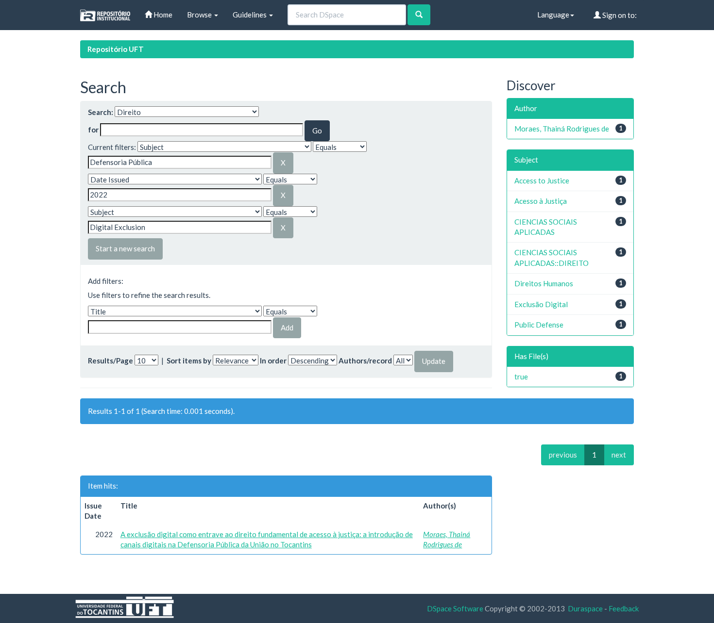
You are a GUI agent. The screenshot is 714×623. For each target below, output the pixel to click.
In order (273, 360)
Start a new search (125, 248)
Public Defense (538, 324)
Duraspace (585, 608)
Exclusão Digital (541, 304)
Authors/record (365, 360)
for (93, 129)
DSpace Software (455, 608)
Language (553, 14)
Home (162, 14)
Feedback (624, 608)
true (521, 376)
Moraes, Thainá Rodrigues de (561, 128)
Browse (200, 14)
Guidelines (250, 14)
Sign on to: (619, 15)
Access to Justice (541, 180)
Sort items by (189, 360)
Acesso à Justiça (540, 201)
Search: (100, 112)
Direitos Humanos (543, 283)
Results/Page (110, 360)
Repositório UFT (115, 49)
